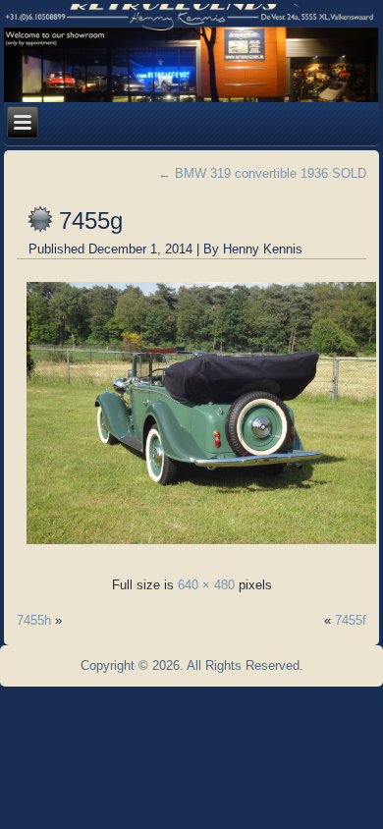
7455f (350, 620)
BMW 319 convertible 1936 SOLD (262, 173)
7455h (34, 620)
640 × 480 (206, 585)
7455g (91, 220)
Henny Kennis (262, 249)
